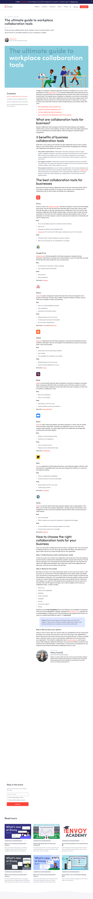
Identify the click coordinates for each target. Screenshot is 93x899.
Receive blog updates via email (16, 797)
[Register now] (74, 1)
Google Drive (39, 256)
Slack (37, 383)
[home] (8, 6)
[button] (37, 6)
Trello (44, 325)
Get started (84, 7)
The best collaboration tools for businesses (17, 101)
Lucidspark (46, 490)
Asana (38, 296)
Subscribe (17, 804)
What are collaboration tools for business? (17, 96)
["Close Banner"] (91, 1)
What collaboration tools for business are (49, 106)
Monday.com (53, 325)
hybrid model (84, 169)
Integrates (41, 232)
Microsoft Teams (47, 409)
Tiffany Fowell (13, 39)
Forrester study (52, 92)
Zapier (38, 341)
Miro (37, 466)
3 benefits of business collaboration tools (17, 99)
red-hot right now (72, 640)
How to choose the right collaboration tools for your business (17, 105)
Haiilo (37, 506)
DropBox (45, 280)
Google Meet (46, 450)
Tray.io (44, 368)
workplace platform (54, 206)
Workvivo (45, 532)
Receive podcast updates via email (17, 800)
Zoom (37, 424)
